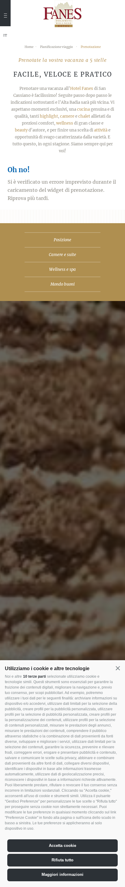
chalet (84, 116)
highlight (49, 116)
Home (29, 47)
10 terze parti (34, 676)
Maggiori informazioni (62, 874)
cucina (83, 109)
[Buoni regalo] (4, 67)
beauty (21, 130)
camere (67, 116)
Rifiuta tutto (62, 860)
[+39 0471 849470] (4, 48)
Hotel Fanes (81, 88)
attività (100, 130)
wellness (64, 123)
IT (5, 35)
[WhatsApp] (4, 77)
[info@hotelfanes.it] (4, 59)
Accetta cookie (62, 845)
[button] (117, 668)
